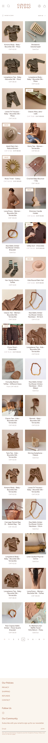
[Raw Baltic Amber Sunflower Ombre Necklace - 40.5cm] (35, 299)
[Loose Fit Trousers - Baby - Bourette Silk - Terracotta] (35, 474)
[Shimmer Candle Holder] (35, 198)
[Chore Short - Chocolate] (12, 334)
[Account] (39, 6)
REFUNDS (6, 696)
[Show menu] (3, 6)
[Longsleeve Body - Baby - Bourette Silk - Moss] (35, 64)
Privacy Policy (38, 733)
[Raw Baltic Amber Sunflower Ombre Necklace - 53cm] (35, 509)
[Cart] (44, 6)
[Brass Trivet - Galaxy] (12, 165)
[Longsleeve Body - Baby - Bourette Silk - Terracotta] (12, 543)
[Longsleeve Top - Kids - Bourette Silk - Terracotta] (35, 334)
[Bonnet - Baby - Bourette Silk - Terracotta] (35, 405)
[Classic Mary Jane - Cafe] (35, 98)
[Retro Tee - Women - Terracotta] (35, 133)
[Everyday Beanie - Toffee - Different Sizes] (12, 369)
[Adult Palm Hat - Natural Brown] (12, 133)
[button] (8, 6)
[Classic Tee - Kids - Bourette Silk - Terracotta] (12, 405)
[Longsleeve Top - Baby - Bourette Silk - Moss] (12, 64)
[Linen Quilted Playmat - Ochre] (35, 543)
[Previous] (4, 639)
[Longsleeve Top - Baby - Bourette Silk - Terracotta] (12, 578)
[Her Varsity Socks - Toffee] (12, 267)
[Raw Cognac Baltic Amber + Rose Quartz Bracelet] (12, 612)
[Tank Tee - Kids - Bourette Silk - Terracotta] (12, 440)
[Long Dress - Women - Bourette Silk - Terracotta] (12, 198)
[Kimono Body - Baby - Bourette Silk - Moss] (12, 31)
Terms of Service (7, 734)
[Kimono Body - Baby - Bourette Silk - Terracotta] (12, 474)
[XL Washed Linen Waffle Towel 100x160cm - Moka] (35, 612)
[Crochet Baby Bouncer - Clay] (35, 165)
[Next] (43, 639)
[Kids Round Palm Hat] (35, 267)
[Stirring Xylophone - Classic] (35, 440)
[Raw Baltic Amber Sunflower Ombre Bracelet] (12, 232)
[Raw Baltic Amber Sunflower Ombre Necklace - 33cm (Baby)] (35, 369)
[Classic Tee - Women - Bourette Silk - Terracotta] (12, 299)
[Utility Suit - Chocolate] (35, 232)
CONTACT (6, 700)
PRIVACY (5, 687)
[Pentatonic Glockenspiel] (35, 31)
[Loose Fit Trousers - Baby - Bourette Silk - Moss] (12, 98)
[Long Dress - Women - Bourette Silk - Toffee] (35, 578)
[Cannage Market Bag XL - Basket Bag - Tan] (12, 509)
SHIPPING (6, 692)
